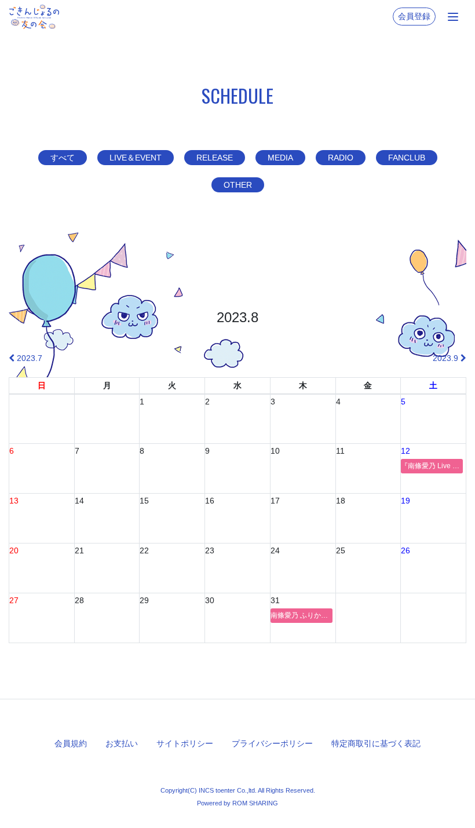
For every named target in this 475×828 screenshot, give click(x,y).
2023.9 (447, 358)
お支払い (121, 743)
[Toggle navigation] (453, 17)
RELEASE (214, 157)
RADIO (340, 157)
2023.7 (28, 358)
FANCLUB (406, 157)
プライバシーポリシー (272, 743)
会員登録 (414, 16)
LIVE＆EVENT (135, 157)
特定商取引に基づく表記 (376, 743)
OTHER (238, 184)
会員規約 (70, 743)
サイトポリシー (184, 743)
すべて (62, 157)
